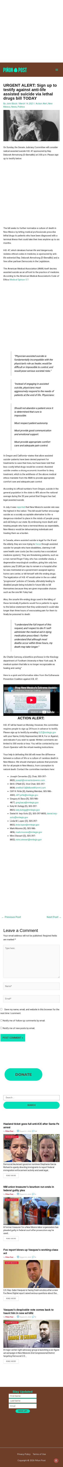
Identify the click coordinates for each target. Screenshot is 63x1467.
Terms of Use (39, 1454)
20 (36, 1131)
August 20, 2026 (25, 1194)
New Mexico (12, 1137)
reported (21, 507)
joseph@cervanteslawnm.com (30, 780)
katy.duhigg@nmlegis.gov (28, 810)
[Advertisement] (31, 31)
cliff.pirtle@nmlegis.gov (27, 795)
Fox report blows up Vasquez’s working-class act (30, 1251)
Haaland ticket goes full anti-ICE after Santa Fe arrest (31, 1125)
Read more (11, 1176)
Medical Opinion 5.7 (19, 279)
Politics (21, 106)
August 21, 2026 (25, 1131)
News (14, 106)
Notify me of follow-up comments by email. (24, 1020)
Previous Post (11, 917)
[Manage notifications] (56, 1460)
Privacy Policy (23, 1454)
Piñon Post (9, 1131)
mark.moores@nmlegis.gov (29, 832)
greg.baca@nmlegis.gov (27, 802)
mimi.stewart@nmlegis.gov (29, 839)
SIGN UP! (22, 1411)
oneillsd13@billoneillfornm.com (31, 787)
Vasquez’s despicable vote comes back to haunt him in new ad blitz (28, 1311)
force (38, 544)
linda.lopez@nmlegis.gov (27, 824)
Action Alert (41, 103)
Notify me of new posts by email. (19, 1028)
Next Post (54, 917)
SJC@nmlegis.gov (47, 732)
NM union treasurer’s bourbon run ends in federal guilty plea (28, 1188)
